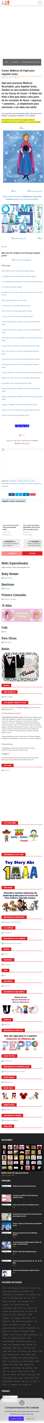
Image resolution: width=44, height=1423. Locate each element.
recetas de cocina (16, 1361)
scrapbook (6, 1368)
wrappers (14, 1385)
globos (24, 1325)
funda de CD (6, 1321)
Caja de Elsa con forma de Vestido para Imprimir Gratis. (21, 346)
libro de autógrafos (26, 1341)
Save (33, 494)
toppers (20, 1378)
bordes (5, 1301)
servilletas (18, 1368)
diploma (5, 1315)
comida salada (7, 1308)
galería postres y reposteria (24, 1321)
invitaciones (18, 1335)
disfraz (14, 1315)
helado (5, 1331)
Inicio (7, 62)
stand (4, 1374)
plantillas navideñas (28, 1358)
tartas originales (7, 1378)
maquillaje (29, 1345)
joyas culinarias (33, 1335)
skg (5, 247)
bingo (4, 1298)
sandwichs (27, 1364)
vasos (27, 1381)
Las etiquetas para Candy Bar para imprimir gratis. (19, 276)
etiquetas (17, 1318)
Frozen (32, 481)
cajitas (14, 1301)
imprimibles (6, 483)
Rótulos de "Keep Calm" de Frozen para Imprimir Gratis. (21, 378)
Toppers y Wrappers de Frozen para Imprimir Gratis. (19, 405)
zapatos (25, 1385)
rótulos (16, 1364)
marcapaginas (7, 1348)
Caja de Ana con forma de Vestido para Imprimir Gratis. (21, 359)
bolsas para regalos (16, 1298)
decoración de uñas (18, 1311)
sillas (4, 1371)
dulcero (24, 1315)
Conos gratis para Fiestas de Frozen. (14, 300)
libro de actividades (9, 1341)
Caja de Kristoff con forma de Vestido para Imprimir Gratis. (22, 372)
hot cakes (15, 1331)
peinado (5, 1358)
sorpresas (37, 483)
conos (19, 1308)
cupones (5, 1311)
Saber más (30, 1419)
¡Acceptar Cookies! (16, 1419)
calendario (25, 1301)
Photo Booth (33, 1288)
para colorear (15, 1355)
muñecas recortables (17, 483)
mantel (5, 1345)
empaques (6, 1318)
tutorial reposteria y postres (11, 1381)
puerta (5, 1361)
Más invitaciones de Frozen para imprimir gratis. (18, 271)
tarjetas (23, 1374)
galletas (14, 1325)
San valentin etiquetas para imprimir (10, 544)
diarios (31, 1311)
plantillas (14, 1358)
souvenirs (15, 62)
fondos (28, 1318)
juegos (5, 1338)
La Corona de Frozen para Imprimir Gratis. (16, 306)
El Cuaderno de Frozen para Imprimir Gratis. (17, 383)
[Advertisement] (22, 33)
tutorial (31, 1378)
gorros (22, 1328)
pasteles (27, 1355)
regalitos (5, 1364)
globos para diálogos (9, 1328)
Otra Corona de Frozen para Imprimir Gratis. (17, 311)
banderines (20, 1295)
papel (4, 1355)
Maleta (5, 1288)
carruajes (5, 1305)
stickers (13, 1374)
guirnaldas (32, 1328)
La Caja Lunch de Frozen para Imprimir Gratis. (17, 316)
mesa (29, 1348)
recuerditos (30, 483)
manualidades (16, 1345)
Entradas (7, 1397)
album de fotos (7, 1295)
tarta (33, 1374)
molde (5, 1351)
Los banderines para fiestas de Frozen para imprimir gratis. (22, 282)
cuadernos (30, 1308)
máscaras (35, 1351)
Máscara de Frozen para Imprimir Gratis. (15, 415)
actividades (12, 481)
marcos (19, 1348)
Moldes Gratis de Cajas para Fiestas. (15, 1173)
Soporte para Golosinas (10, 1291)
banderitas (32, 1295)
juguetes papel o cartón (19, 1338)
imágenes (6, 1335)
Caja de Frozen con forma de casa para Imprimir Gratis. (21, 410)
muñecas (24, 1351)
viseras (5, 1385)
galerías (5, 1325)
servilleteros (29, 1368)
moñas (14, 1351)
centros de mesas (19, 1305)
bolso (29, 1298)
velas (35, 1381)
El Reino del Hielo (23, 481)
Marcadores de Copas (18, 1288)
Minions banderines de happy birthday (34, 544)
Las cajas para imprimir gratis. (12, 287)
